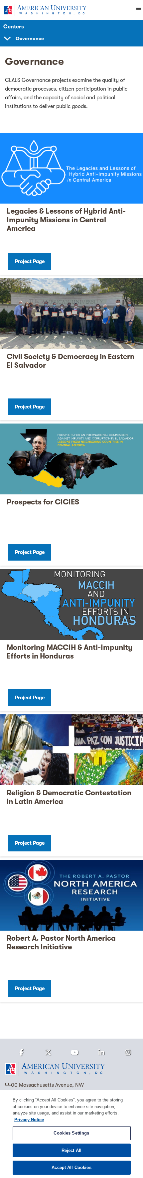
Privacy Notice (29, 1119)
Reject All (71, 1150)
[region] (71, 1134)
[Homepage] (71, 1069)
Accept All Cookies (71, 1167)
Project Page (30, 261)
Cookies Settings (71, 1133)
